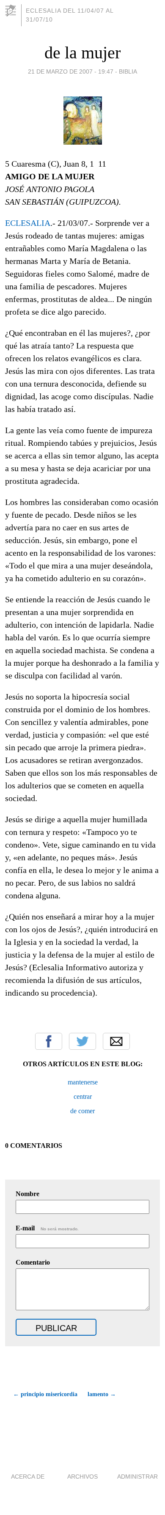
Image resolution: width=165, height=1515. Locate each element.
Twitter (82, 1041)
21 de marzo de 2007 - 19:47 (70, 71)
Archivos (82, 1476)
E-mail (47, 1228)
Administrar (137, 1476)
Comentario (33, 1262)
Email (116, 1041)
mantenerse (83, 1082)
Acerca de (27, 1476)
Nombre (27, 1193)
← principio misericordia (45, 1394)
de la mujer (82, 52)
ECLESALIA (27, 223)
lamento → (102, 1394)
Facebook (48, 1041)
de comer (82, 1110)
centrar (83, 1096)
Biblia (128, 71)
